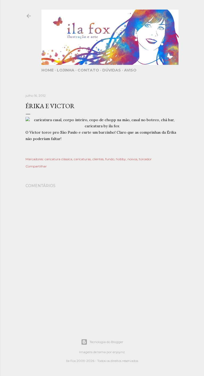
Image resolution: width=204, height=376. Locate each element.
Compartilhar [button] (36, 166)
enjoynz (119, 352)
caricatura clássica (58, 159)
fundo (109, 159)
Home (47, 70)
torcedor (145, 159)
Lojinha (65, 70)
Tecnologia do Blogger (106, 342)
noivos (132, 159)
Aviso (130, 70)
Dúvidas (111, 70)
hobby (121, 159)
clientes (98, 159)
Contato (88, 70)
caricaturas (82, 159)
